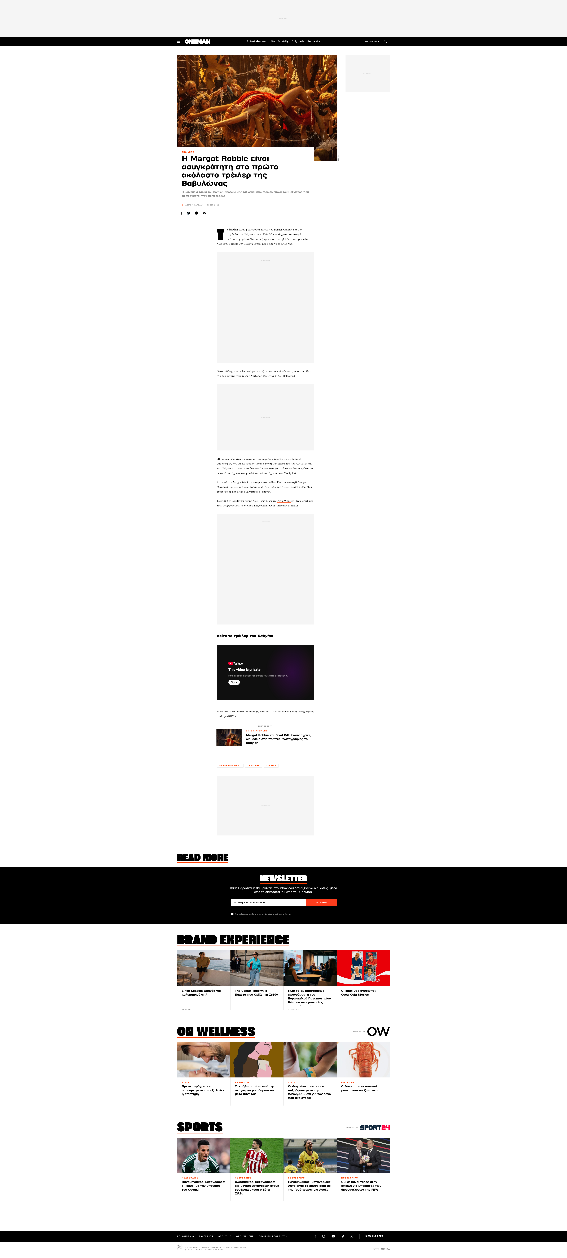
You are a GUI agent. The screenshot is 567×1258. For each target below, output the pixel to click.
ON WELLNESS (216, 1032)
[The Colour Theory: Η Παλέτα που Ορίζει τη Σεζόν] (257, 968)
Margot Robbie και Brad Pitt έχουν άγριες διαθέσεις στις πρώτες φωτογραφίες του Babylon (278, 739)
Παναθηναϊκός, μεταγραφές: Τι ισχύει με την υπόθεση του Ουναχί (203, 1185)
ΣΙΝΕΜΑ (271, 766)
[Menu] (178, 41)
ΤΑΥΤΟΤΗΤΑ (206, 1236)
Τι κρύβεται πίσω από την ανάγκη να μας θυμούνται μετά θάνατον (254, 1090)
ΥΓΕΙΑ (185, 1082)
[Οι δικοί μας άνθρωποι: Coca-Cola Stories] (363, 968)
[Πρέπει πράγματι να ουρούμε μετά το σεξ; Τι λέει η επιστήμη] (203, 1059)
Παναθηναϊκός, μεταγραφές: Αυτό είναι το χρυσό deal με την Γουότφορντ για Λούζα (309, 1185)
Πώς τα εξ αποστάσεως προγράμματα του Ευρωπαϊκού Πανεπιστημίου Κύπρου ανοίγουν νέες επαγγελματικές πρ (309, 998)
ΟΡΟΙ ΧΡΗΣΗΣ (245, 1236)
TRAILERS (188, 152)
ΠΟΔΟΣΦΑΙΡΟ (190, 1178)
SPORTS (200, 1128)
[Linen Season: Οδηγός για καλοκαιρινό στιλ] (203, 968)
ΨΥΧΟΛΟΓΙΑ (242, 1082)
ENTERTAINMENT (257, 731)
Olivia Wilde (284, 500)
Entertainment (257, 41)
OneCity (283, 41)
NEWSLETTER (374, 1236)
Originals (298, 41)
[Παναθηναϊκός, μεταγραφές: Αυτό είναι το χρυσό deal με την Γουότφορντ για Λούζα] (310, 1155)
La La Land (244, 371)
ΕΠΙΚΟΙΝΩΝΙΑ (185, 1236)
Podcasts (313, 41)
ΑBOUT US (224, 1236)
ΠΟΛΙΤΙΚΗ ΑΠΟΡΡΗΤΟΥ (273, 1236)
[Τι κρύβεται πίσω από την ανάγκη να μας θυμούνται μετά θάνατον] (257, 1059)
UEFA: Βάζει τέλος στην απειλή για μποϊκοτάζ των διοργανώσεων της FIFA (361, 1185)
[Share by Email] (204, 213)
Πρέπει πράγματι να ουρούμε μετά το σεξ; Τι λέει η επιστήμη (203, 1090)
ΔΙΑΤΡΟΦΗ (347, 1082)
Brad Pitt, (276, 482)
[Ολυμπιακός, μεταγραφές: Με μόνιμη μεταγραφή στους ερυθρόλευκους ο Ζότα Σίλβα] (257, 1155)
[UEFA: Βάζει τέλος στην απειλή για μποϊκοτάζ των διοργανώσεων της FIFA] (363, 1155)
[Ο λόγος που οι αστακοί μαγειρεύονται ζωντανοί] (363, 1059)
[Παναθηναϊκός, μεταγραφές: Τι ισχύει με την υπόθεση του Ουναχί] (203, 1155)
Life (272, 41)
